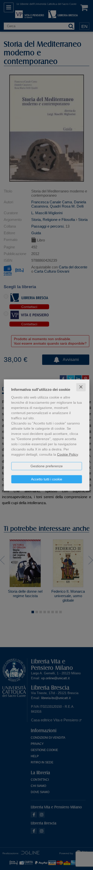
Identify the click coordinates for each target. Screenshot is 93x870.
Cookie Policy (67, 454)
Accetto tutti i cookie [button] (46, 479)
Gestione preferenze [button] (47, 466)
